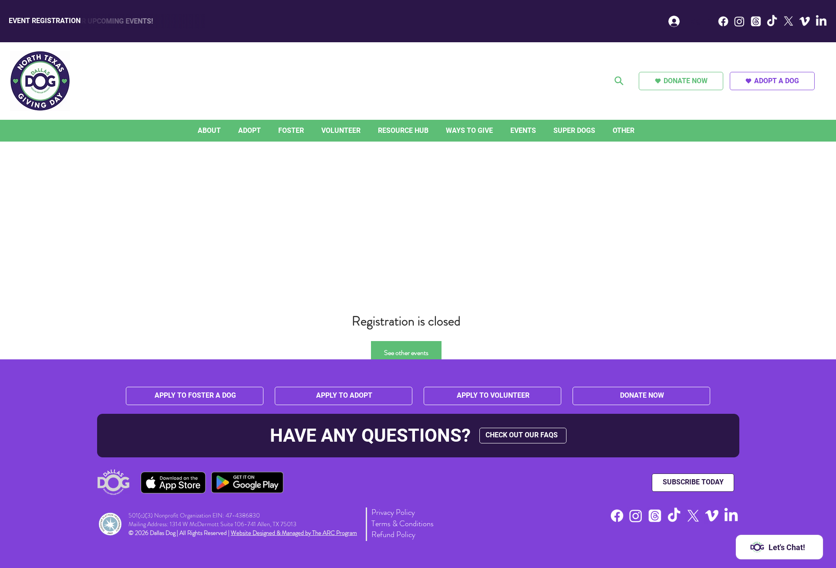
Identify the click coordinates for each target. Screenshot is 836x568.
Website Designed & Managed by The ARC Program (294, 532)
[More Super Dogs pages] (597, 130)
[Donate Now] (619, 81)
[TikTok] (772, 21)
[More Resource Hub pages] (430, 130)
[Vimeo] (804, 21)
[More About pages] (223, 130)
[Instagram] (739, 21)
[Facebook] (723, 21)
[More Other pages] (636, 130)
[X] (788, 21)
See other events (406, 353)
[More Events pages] (538, 130)
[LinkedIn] (821, 21)
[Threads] (755, 21)
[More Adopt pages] (263, 130)
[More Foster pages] (306, 130)
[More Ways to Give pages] (495, 130)
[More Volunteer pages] (363, 130)
